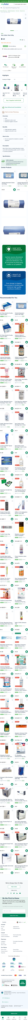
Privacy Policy (16, 949)
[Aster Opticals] (12, 966)
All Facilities (15, 936)
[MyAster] (4, 963)
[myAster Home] (2, 993)
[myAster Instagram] (11, 893)
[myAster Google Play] (6, 985)
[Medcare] (22, 966)
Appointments (16, 926)
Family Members (16, 928)
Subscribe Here (14, 915)
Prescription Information (18, 941)
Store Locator (3, 944)
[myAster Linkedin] (17, 893)
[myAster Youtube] (20, 893)
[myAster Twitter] (14, 893)
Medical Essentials (11, 10)
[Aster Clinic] (4, 966)
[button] (25, 14)
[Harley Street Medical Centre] (12, 970)
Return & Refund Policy (17, 951)
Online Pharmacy (3, 10)
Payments (3, 952)
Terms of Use (3, 949)
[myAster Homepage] (23, 983)
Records (2, 926)
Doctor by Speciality (17, 934)
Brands (14, 943)
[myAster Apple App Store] (14, 985)
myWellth (3, 929)
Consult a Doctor (4, 934)
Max (2, 33)
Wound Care (22, 10)
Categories (3, 941)
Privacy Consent (4, 951)
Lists (2, 928)
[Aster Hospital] (21, 963)
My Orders (3, 943)
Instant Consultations (5, 936)
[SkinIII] (21, 970)
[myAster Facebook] (8, 893)
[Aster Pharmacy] (12, 963)
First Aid (17, 10)
